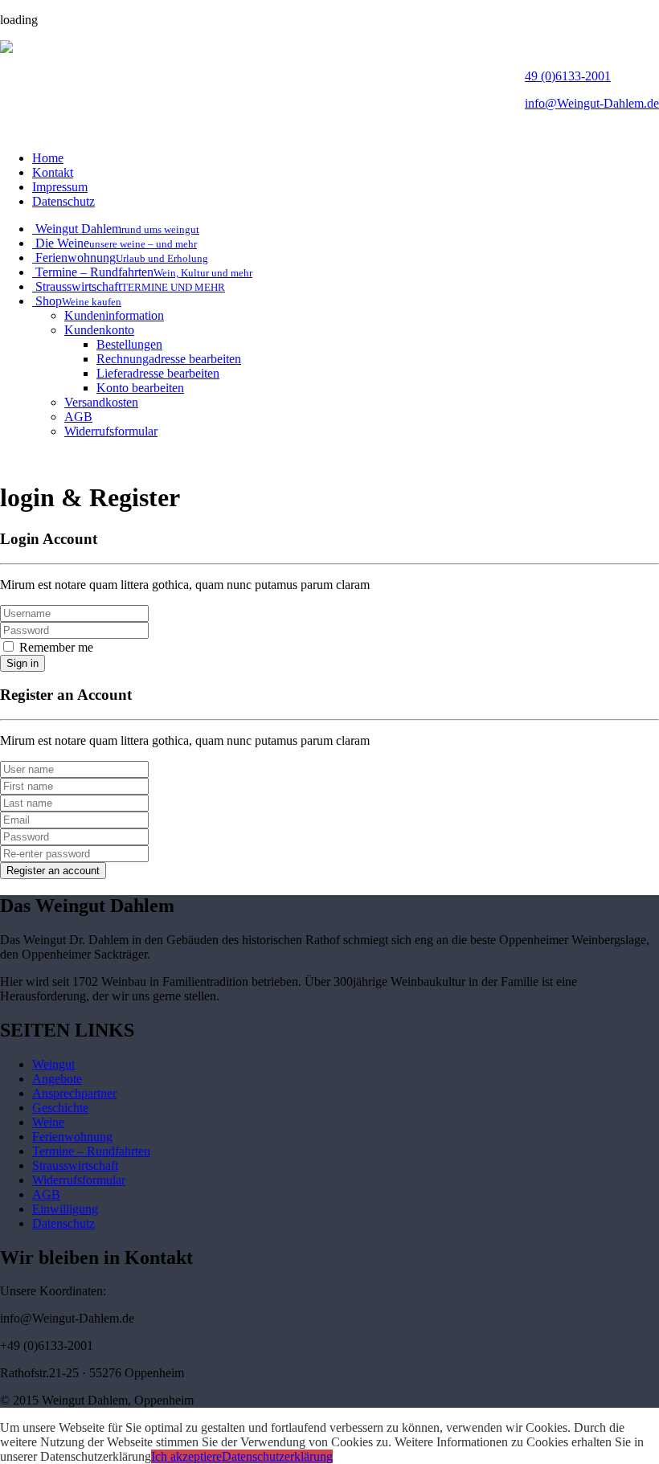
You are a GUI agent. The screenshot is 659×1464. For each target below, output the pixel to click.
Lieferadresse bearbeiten (157, 373)
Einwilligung (65, 1209)
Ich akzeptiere (186, 1456)
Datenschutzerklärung (277, 1456)
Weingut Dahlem (115, 228)
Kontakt (52, 172)
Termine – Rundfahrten (142, 272)
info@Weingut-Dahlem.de (592, 103)
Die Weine (114, 243)
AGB (78, 416)
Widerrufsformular (111, 431)
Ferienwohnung (120, 257)
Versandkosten (101, 402)
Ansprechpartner (74, 1093)
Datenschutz (63, 201)
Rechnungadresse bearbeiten (168, 359)
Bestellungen (129, 344)
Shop (76, 301)
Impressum (60, 187)
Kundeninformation (114, 315)
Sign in (22, 663)
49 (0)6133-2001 (568, 76)
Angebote (57, 1079)
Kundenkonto (99, 330)
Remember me (54, 647)
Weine (48, 1122)
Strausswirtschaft (128, 286)
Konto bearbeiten (140, 388)
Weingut (53, 1064)
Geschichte (60, 1107)
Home (47, 158)
